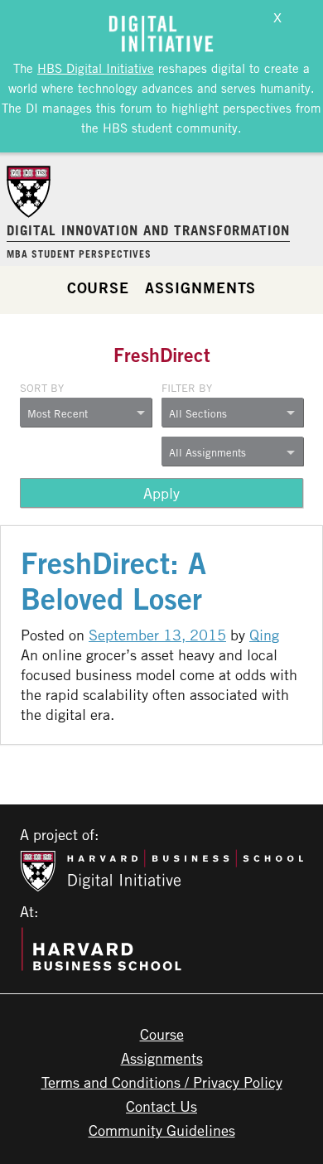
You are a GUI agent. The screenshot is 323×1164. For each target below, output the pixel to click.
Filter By (187, 387)
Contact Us (161, 1106)
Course (98, 287)
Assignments (200, 287)
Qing (264, 634)
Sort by (42, 387)
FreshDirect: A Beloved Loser (113, 580)
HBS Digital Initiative (95, 67)
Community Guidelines (162, 1130)
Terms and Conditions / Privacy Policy (161, 1082)
